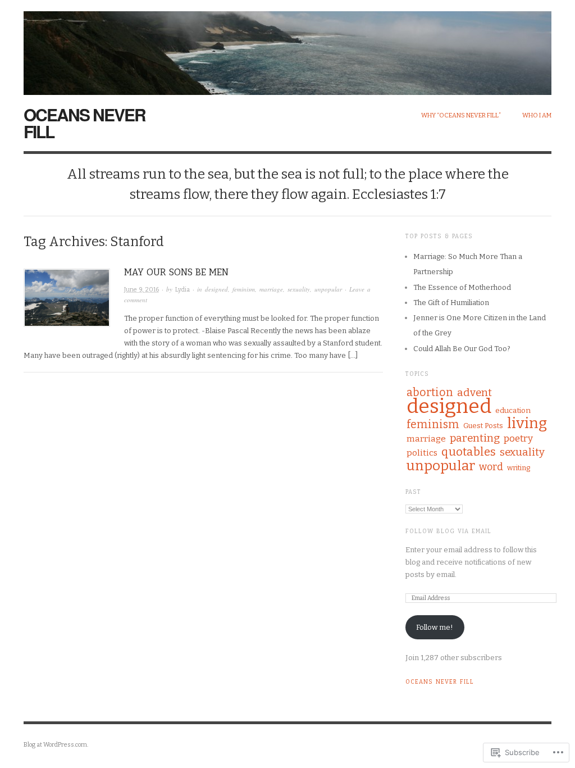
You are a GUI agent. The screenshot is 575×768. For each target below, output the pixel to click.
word (491, 467)
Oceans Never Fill (84, 122)
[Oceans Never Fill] (287, 47)
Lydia (182, 289)
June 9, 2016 (141, 289)
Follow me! (434, 627)
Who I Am (536, 115)
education (513, 410)
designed (216, 289)
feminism (243, 289)
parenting (475, 437)
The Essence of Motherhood (462, 287)
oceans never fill (439, 682)
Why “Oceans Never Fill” (461, 115)
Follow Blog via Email (448, 531)
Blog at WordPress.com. (56, 744)
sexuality (299, 289)
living (527, 423)
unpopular (328, 289)
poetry (518, 438)
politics (422, 453)
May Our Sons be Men (176, 272)
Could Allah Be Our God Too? (461, 348)
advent (474, 392)
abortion (430, 392)
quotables (468, 451)
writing (518, 467)
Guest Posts (483, 425)
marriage (271, 289)
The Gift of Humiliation (451, 302)
